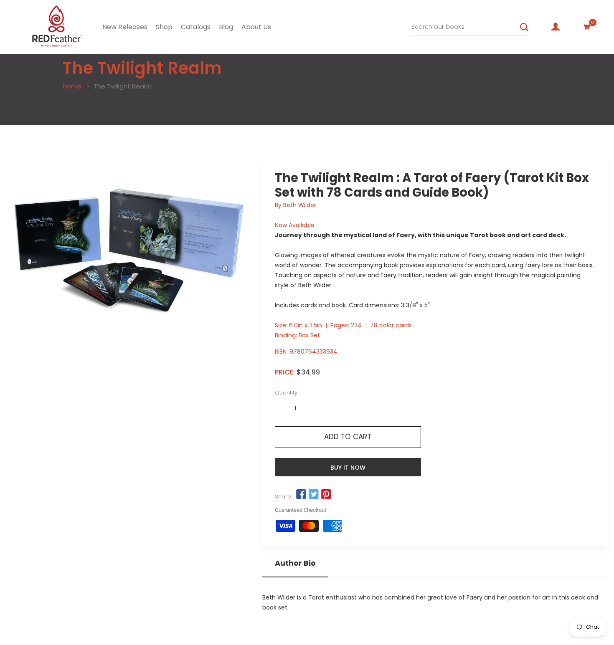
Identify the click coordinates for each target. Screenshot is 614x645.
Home (72, 86)
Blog (226, 27)
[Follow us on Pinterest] (326, 495)
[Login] (555, 27)
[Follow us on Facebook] (301, 495)
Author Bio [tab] (295, 563)
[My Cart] (587, 27)
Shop (164, 27)
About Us (256, 27)
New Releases (124, 27)
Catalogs (196, 27)
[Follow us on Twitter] (313, 495)
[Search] (524, 27)
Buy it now (347, 467)
